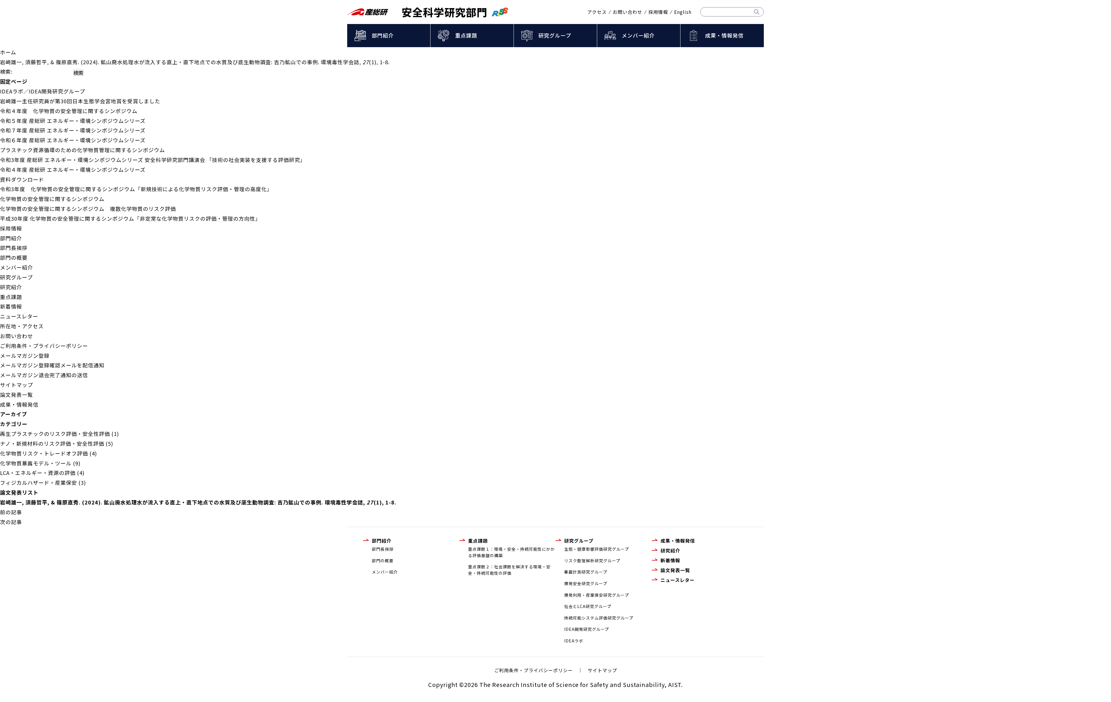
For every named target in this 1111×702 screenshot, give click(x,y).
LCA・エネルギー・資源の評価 (38, 472)
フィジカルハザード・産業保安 (38, 482)
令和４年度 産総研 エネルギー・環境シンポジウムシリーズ (73, 169)
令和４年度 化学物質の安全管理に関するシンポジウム (68, 111)
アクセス (597, 12)
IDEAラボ (573, 641)
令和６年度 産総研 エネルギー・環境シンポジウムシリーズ (73, 140)
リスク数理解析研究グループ (592, 560)
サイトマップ (16, 384)
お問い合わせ (627, 12)
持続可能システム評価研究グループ (598, 618)
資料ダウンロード (22, 179)
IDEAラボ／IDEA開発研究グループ (42, 91)
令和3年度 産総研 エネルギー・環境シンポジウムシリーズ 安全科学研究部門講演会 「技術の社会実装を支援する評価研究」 (153, 159)
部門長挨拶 (13, 247)
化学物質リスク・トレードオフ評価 (44, 453)
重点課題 (466, 35)
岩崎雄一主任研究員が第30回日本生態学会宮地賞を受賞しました (80, 101)
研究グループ (554, 35)
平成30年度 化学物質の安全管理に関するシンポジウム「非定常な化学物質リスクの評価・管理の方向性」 (130, 218)
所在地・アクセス (22, 326)
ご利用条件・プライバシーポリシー (44, 345)
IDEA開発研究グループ (586, 629)
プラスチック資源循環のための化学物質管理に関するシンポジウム (82, 150)
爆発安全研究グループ (585, 583)
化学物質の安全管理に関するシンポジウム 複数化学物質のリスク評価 (88, 208)
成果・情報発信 (724, 35)
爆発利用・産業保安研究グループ (596, 595)
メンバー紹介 (638, 35)
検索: (6, 71)
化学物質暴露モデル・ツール (35, 463)
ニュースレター (19, 316)
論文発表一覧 (16, 394)
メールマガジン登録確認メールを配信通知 (52, 365)
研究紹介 (11, 287)
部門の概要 (13, 257)
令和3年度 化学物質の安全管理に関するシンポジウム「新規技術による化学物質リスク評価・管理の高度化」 (136, 189)
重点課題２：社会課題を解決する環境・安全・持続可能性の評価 (509, 570)
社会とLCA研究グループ (587, 606)
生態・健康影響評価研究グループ (596, 549)
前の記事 (11, 512)
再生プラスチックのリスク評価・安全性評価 (55, 433)
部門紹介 (383, 35)
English (682, 12)
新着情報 (11, 306)
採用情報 (658, 12)
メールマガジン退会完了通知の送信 (44, 375)
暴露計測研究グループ (585, 572)
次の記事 (11, 522)
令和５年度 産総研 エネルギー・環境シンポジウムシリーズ (73, 120)
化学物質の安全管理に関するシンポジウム (52, 198)
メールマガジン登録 (24, 355)
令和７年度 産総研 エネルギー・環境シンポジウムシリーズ (73, 130)
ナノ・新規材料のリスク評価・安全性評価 (52, 443)
